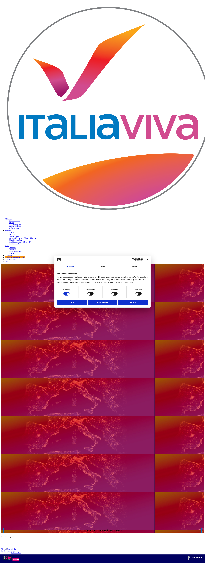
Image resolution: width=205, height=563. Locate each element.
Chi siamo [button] (8, 219)
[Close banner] (147, 259)
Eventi (11, 232)
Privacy (3, 549)
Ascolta (195, 557)
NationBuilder (16, 553)
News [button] (7, 246)
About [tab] (134, 266)
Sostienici (8, 255)
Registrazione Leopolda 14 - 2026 (20, 242)
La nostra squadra (15, 225)
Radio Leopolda (14, 244)
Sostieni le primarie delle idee (15, 257)
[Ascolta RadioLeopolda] (190, 558)
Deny (72, 302)
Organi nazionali (15, 226)
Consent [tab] (70, 266)
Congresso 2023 (14, 228)
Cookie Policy (12, 549)
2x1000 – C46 (14, 236)
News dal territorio (15, 251)
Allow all (133, 302)
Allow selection (102, 302)
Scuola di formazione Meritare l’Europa (22, 238)
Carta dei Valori (14, 221)
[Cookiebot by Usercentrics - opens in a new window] (133, 259)
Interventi (12, 250)
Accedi (7, 261)
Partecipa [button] (8, 230)
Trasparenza (11, 551)
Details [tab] (102, 266)
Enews (11, 253)
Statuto (11, 223)
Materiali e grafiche (15, 240)
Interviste (12, 248)
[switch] (90, 294)
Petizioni (12, 234)
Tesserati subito (10, 259)
